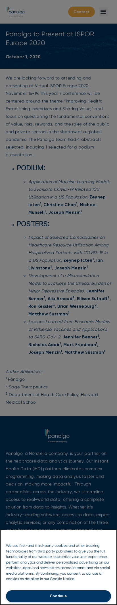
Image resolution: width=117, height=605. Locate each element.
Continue (58, 596)
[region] (58, 567)
